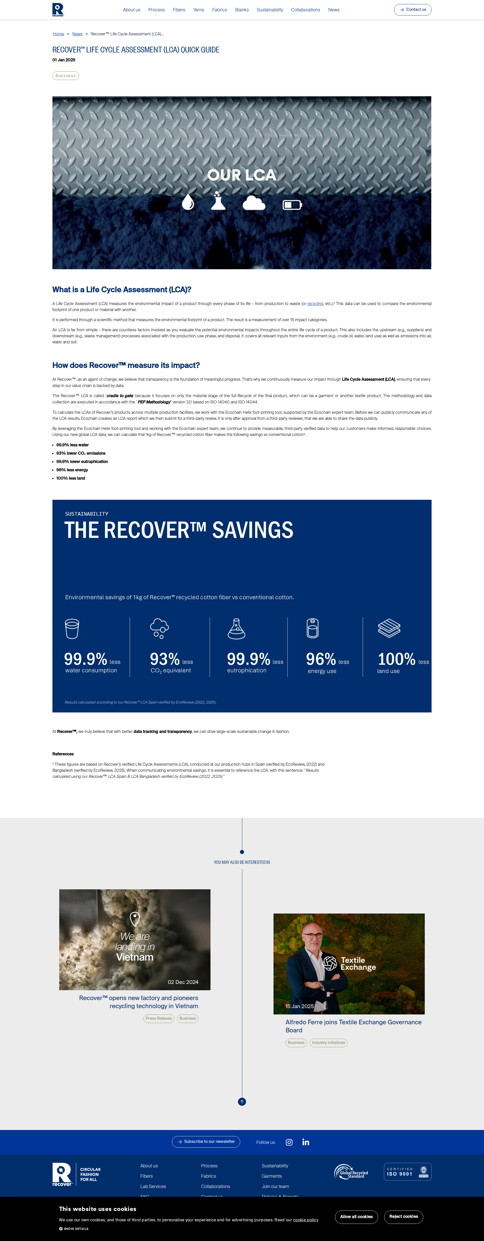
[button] (76, 1227)
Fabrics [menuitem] (219, 10)
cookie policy (305, 1220)
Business (66, 75)
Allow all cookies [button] (356, 1217)
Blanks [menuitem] (242, 10)
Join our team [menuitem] (275, 1186)
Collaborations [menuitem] (305, 10)
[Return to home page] (58, 10)
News (77, 34)
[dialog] (242, 1219)
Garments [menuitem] (272, 1176)
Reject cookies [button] (403, 1217)
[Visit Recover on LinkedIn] (306, 1142)
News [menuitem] (334, 10)
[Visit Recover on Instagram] (289, 1142)
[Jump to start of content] (242, 1102)
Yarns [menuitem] (198, 10)
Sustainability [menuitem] (270, 10)
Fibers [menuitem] (179, 10)
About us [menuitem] (131, 10)
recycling (315, 303)
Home (58, 34)
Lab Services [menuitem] (153, 1186)
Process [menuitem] (156, 10)
